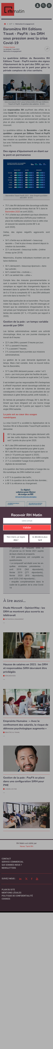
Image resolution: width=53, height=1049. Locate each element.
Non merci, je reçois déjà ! (16, 538)
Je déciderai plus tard (39, 538)
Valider (27, 527)
